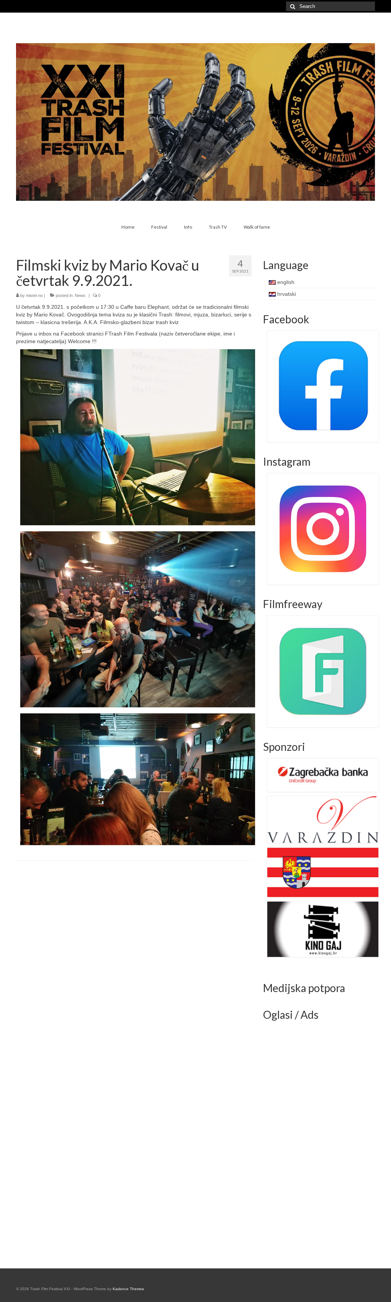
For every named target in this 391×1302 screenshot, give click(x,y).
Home (127, 227)
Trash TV (218, 227)
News (80, 295)
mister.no (34, 295)
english (285, 282)
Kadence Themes (128, 1289)
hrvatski (286, 294)
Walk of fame (257, 227)
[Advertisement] (320, 1140)
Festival (159, 227)
